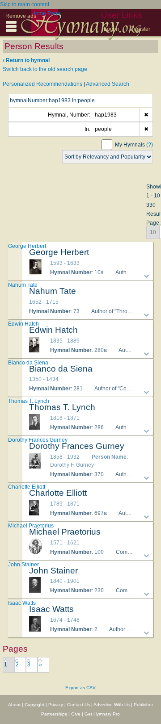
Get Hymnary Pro (102, 713)
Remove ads (20, 16)
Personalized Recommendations (42, 84)
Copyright (34, 704)
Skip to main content (24, 4)
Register (140, 29)
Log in (111, 29)
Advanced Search (107, 84)
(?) (149, 145)
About (14, 704)
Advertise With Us (111, 704)
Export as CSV (80, 687)
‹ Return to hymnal (26, 60)
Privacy (55, 704)
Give (75, 713)
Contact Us (78, 704)
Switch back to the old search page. (46, 69)
